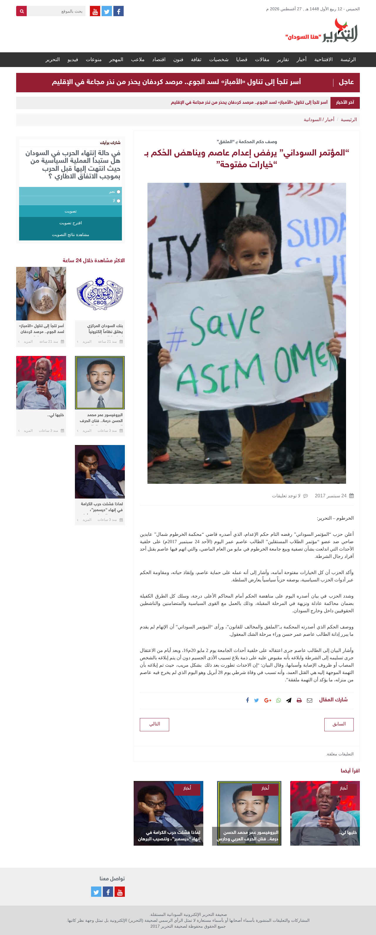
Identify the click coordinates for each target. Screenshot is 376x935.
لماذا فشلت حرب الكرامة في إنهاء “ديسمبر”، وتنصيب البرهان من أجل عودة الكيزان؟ (169, 836)
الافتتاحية (323, 59)
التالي (154, 723)
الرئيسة (348, 59)
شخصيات (219, 59)
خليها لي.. (348, 833)
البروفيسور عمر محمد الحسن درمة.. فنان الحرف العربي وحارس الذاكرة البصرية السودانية (247, 836)
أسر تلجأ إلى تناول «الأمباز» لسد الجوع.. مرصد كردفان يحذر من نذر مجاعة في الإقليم (176, 82)
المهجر (116, 59)
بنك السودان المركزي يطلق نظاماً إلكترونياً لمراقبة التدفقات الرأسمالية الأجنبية (105, 330)
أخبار (302, 59)
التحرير (53, 59)
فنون (178, 59)
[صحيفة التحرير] (321, 30)
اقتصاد (159, 59)
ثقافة (196, 59)
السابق (339, 723)
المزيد (87, 341)
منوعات (94, 59)
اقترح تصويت (70, 222)
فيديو (73, 59)
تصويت (71, 211)
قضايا (241, 59)
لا (114, 200)
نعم (112, 191)
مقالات (262, 59)
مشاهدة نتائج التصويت (70, 234)
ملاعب (138, 59)
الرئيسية (349, 119)
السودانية (312, 119)
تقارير (283, 59)
